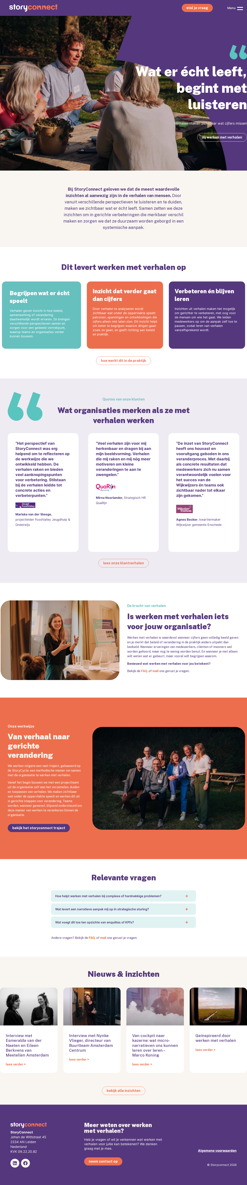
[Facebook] (25, 1163)
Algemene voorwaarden (217, 1151)
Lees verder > (16, 1064)
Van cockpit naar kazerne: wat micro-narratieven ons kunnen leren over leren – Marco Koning (155, 1045)
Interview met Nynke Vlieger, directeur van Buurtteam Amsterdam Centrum (91, 1043)
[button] (240, 8)
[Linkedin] (14, 1163)
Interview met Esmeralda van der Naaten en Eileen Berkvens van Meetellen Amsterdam (27, 1045)
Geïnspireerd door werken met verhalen (215, 1038)
